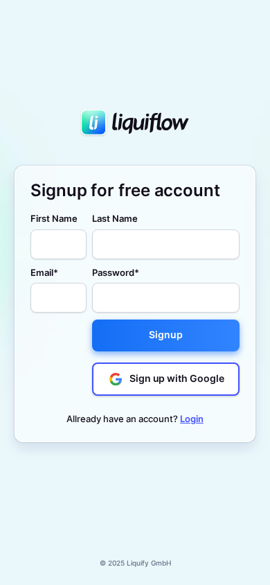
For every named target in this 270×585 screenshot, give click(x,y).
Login (192, 418)
